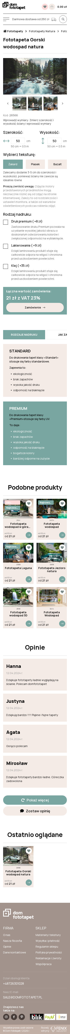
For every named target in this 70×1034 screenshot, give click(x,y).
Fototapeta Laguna (18, 568)
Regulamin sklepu (47, 946)
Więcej (29, 535)
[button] (8, 103)
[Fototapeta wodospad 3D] (18, 597)
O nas (6, 935)
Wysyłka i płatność (48, 941)
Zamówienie (33, 307)
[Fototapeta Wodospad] (52, 597)
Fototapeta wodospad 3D (18, 614)
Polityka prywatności (49, 952)
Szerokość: (13, 132)
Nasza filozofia (12, 941)
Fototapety (15, 31)
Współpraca (44, 964)
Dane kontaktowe (14, 952)
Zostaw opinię (38, 811)
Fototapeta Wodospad (52, 614)
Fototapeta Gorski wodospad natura (18, 873)
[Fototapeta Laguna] (18, 553)
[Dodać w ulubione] (29, 503)
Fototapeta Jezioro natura (51, 570)
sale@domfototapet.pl (22, 997)
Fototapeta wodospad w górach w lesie (18, 525)
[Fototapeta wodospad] (52, 509)
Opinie (7, 946)
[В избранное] (45, 7)
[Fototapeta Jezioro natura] (52, 553)
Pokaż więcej (38, 800)
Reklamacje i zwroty (48, 958)
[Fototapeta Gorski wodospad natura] (18, 856)
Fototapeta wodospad (52, 525)
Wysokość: (50, 132)
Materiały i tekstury (48, 935)
